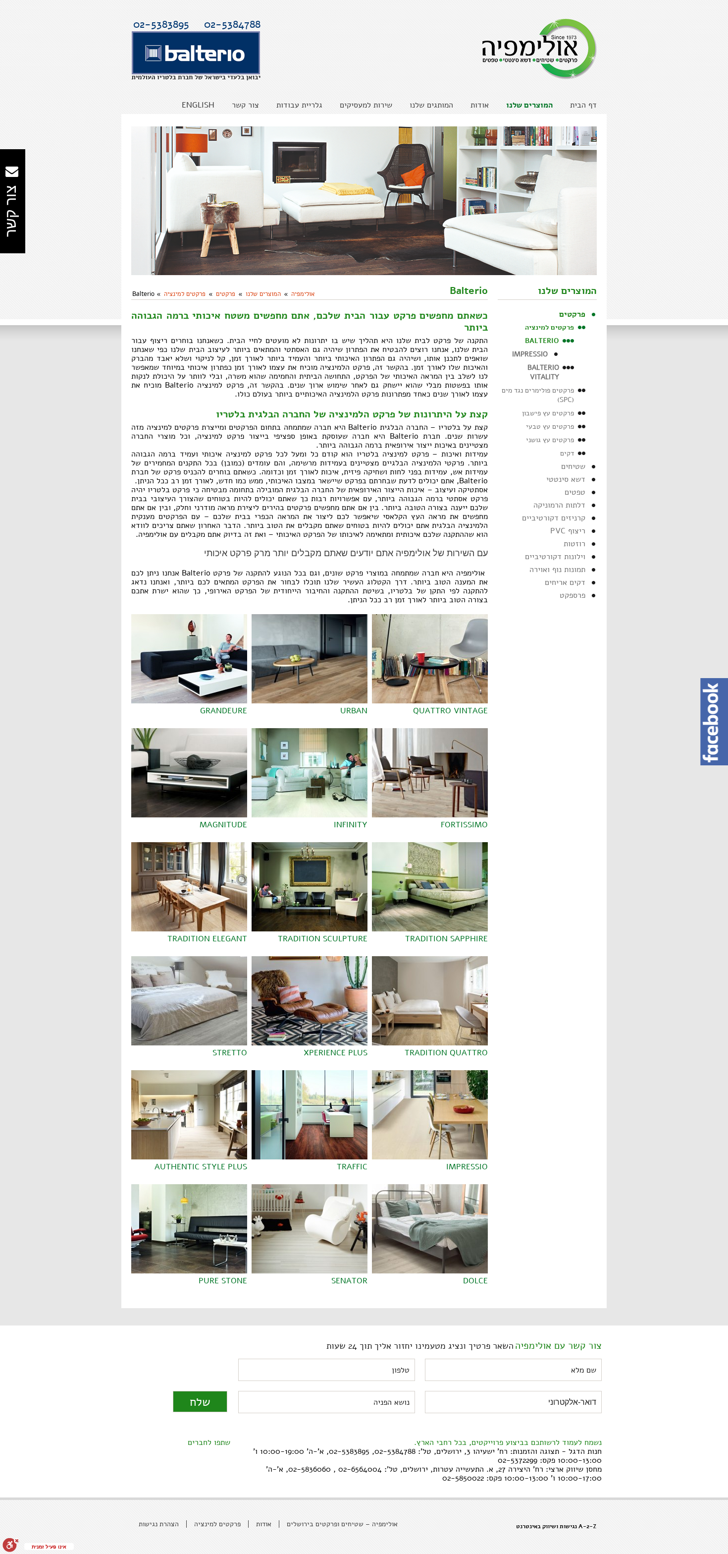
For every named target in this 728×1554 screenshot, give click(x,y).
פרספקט (572, 595)
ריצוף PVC (567, 530)
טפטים (575, 492)
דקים (567, 453)
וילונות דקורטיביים (555, 556)
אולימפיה (302, 293)
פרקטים (225, 293)
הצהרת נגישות (159, 1524)
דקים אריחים (565, 582)
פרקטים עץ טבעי (550, 426)
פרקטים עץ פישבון (548, 413)
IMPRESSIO (530, 354)
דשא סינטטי (565, 479)
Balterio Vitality (543, 372)
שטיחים (573, 466)
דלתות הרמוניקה (559, 505)
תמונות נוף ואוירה (557, 569)
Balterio (542, 340)
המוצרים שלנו (263, 293)
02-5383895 (161, 24)
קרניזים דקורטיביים (553, 518)
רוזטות (574, 543)
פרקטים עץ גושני (550, 440)
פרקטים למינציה (185, 293)
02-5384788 (232, 24)
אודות (263, 1524)
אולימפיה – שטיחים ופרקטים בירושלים (342, 1524)
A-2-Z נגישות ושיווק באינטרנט (556, 1526)
